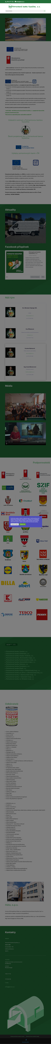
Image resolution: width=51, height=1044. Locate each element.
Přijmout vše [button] (22, 524)
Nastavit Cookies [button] (14, 524)
